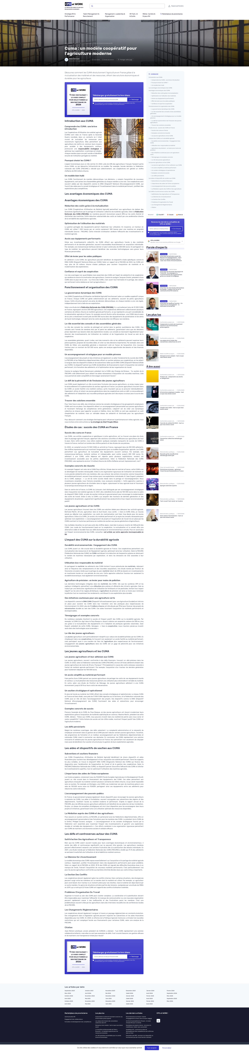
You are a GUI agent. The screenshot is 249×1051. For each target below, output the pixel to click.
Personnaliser (166, 1048)
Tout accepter (152, 1048)
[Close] (160, 511)
